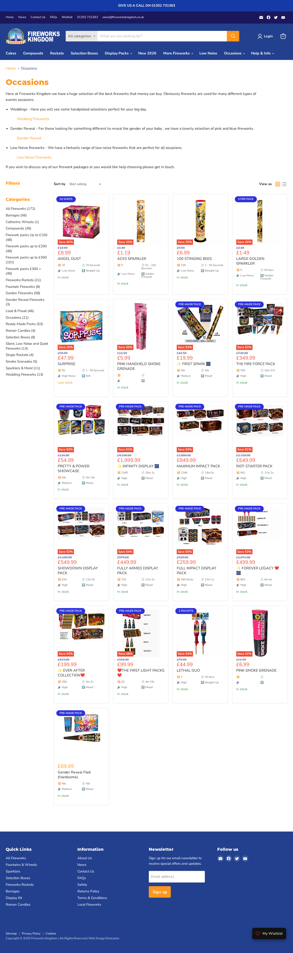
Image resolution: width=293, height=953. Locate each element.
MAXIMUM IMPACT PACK (198, 466)
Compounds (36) (18, 228)
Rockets (57, 53)
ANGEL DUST (69, 258)
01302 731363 (87, 17)
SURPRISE (66, 363)
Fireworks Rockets (20, 884)
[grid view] (277, 184)
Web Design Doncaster (104, 938)
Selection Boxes (84, 53)
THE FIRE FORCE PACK (255, 363)
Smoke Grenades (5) (21, 361)
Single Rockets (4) (20, 355)
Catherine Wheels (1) (22, 222)
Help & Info (261, 53)
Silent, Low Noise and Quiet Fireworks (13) (27, 346)
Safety (82, 884)
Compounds (33, 53)
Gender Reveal (29, 138)
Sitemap (11, 933)
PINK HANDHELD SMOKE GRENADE (138, 366)
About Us (84, 858)
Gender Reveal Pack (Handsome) (74, 775)
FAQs (53, 17)
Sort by (59, 184)
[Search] (233, 36)
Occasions (233, 53)
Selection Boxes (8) (20, 337)
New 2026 (147, 53)
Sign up (159, 892)
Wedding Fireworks (33, 118)
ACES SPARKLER (131, 258)
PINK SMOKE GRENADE (256, 670)
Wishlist (67, 17)
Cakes (11, 53)
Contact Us (38, 17)
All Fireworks (16, 858)
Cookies (51, 933)
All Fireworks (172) (20, 208)
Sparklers (13, 871)
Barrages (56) (16, 215)
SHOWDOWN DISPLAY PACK (78, 571)
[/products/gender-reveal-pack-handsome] (81, 735)
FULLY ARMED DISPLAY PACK (137, 571)
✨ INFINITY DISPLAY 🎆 (138, 466)
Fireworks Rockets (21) (23, 280)
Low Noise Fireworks (34, 157)
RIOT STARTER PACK (254, 466)
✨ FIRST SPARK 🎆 (194, 363)
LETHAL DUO (188, 670)
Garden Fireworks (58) (23, 293)
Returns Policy (88, 891)
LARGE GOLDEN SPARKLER (250, 261)
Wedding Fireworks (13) (24, 374)
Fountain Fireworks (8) (23, 286)
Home (10, 17)
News (22, 17)
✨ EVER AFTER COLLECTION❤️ (71, 673)
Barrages (12, 891)
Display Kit (14, 898)
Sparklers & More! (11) (23, 368)
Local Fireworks (89, 904)
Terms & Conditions (92, 898)
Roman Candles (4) (20, 330)
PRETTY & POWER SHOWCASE (74, 469)
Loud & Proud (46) (20, 311)
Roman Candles (18, 904)
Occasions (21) (17, 317)
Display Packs (117, 53)
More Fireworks (177, 53)
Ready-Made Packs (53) (24, 324)
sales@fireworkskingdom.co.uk (123, 17)
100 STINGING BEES (194, 258)
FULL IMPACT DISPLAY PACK (196, 571)
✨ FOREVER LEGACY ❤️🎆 (257, 571)
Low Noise (208, 53)
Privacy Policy (31, 933)
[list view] (284, 184)
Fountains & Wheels (21, 864)
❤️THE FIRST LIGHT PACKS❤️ (140, 673)
